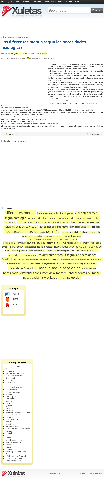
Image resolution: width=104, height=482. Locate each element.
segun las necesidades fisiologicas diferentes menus (43, 263)
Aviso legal (99, 473)
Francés (9, 431)
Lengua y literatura (13, 392)
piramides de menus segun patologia (85, 227)
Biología (9, 401)
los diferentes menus (85, 222)
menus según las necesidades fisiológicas (30, 246)
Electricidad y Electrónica (15, 415)
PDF (15, 304)
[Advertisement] (52, 27)
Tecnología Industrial (13, 442)
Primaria (9, 369)
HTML (16, 299)
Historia (23, 37)
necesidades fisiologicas (23, 268)
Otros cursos (10, 382)
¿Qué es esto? (13, 2)
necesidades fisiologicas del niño (32, 231)
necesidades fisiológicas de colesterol (81, 263)
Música (8, 447)
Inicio (3, 2)
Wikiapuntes (51, 473)
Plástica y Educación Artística (16, 456)
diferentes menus (20, 212)
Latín (7, 435)
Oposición (9, 380)
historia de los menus (52, 236)
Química (9, 406)
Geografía (9, 410)
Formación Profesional (14, 376)
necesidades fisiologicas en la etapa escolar (52, 277)
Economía (9, 417)
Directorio (25, 2)
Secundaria (10, 371)
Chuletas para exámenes (53, 2)
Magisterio (10, 424)
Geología (9, 445)
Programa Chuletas (73, 2)
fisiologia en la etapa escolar (21, 226)
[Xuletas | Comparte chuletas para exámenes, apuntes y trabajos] (22, 17)
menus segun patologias (59, 267)
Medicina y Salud (12, 426)
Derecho (9, 422)
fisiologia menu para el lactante (28, 250)
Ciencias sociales (12, 419)
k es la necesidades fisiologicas (55, 213)
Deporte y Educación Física (16, 451)
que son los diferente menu (54, 226)
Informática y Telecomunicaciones (18, 412)
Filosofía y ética (11, 396)
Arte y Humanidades (13, 461)
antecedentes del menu (84, 273)
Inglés (8, 408)
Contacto (90, 473)
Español (9, 433)
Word (16, 293)
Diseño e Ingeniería (13, 454)
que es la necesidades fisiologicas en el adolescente (38, 260)
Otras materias (11, 390)
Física (8, 403)
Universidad (10, 378)
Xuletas (83, 473)
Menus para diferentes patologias (60, 251)
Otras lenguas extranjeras (15, 440)
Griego (8, 438)
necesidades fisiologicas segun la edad (50, 218)
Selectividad (36, 2)
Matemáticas (11, 399)
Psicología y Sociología (14, 458)
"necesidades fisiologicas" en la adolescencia (43, 222)
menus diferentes (72, 235)
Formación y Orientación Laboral (18, 429)
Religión (9, 449)
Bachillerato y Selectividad (15, 373)
